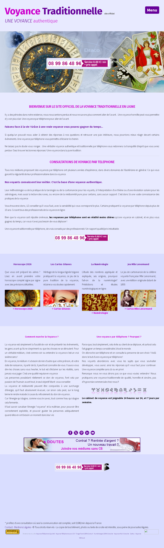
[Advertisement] (82, 498)
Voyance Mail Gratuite (121, 534)
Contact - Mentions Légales (18, 527)
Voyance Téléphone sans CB (65, 534)
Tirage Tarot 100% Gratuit (84, 534)
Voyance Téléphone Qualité (45, 534)
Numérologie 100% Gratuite (103, 534)
